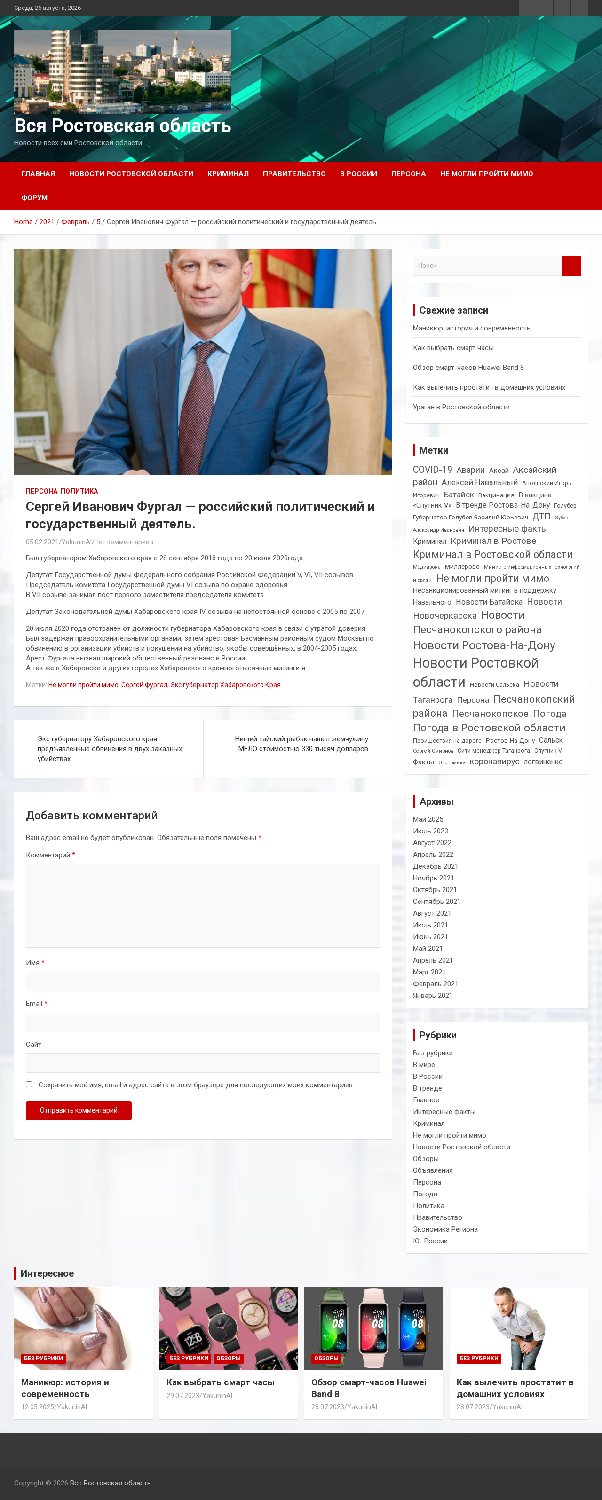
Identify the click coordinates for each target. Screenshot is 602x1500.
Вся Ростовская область (122, 126)
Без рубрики (433, 1053)
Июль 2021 (430, 925)
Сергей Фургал (144, 685)
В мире (424, 1064)
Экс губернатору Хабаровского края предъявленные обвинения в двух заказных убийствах (110, 749)
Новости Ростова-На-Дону (484, 645)
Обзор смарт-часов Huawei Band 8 (468, 367)
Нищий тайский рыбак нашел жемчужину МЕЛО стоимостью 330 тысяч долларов (301, 744)
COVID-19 (432, 469)
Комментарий (50, 855)
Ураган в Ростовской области (461, 407)
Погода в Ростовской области (489, 728)
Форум (34, 198)
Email (37, 1003)
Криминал (228, 174)
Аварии (471, 470)
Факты (423, 762)
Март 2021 (429, 972)
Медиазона (427, 567)
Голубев (565, 506)
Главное (426, 1100)
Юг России (430, 1241)
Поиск (571, 266)
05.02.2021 (42, 542)
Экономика (452, 763)
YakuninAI (77, 542)
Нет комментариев (124, 542)
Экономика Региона (445, 1229)
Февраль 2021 (436, 984)
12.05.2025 (37, 1407)
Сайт (33, 1044)
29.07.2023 (182, 1395)
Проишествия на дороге (447, 741)
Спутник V (548, 750)
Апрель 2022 (433, 854)
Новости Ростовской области (131, 174)
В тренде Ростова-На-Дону (503, 505)
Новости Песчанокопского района (477, 622)
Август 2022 (432, 843)
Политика (79, 491)
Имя (35, 962)
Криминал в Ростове (493, 540)
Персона (408, 174)
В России (358, 174)
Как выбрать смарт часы (453, 348)
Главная (38, 174)
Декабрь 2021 (436, 866)
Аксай (499, 470)
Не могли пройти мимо (486, 174)
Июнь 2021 (430, 937)
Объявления (433, 1170)
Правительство (294, 174)
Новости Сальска (494, 685)
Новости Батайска (489, 601)
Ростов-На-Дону (510, 740)
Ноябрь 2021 (433, 878)
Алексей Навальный (480, 482)
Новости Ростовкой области (476, 672)
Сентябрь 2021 (437, 901)
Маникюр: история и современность (472, 328)
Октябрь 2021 (435, 890)
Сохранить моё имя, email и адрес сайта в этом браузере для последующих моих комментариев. (196, 1085)
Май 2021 (428, 948)
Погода (550, 713)
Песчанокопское (490, 713)
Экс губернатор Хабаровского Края (225, 685)
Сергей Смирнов (433, 751)
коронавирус (495, 761)
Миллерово (462, 566)
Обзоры (426, 1158)
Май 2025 (428, 819)
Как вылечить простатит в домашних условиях (489, 387)
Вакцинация (496, 495)
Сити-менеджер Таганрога (494, 750)
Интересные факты (508, 528)
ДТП (541, 516)
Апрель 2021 (433, 960)
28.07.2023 (327, 1407)
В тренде (427, 1088)
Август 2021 (432, 913)
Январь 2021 (433, 995)
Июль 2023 (430, 831)
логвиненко (543, 761)
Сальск (551, 740)
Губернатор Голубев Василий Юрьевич (470, 517)
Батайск (459, 494)
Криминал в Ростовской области (493, 554)
